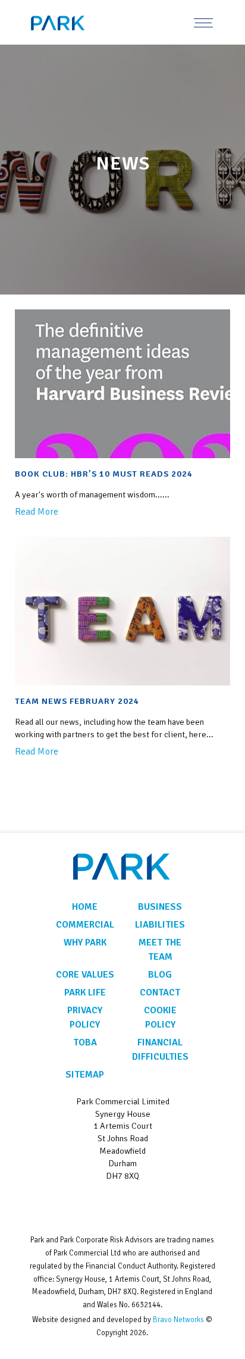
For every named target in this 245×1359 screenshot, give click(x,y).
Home (85, 907)
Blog (160, 975)
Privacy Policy (84, 1017)
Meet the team (160, 950)
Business (160, 907)
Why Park (85, 942)
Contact (160, 992)
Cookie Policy (160, 1017)
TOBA (85, 1042)
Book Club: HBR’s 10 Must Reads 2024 (104, 473)
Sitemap (84, 1075)
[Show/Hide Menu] (203, 22)
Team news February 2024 (77, 701)
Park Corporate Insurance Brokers (74, 23)
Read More (36, 512)
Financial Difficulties (160, 1050)
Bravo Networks (178, 1319)
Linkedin (123, 1204)
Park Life (85, 992)
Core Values (85, 975)
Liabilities (160, 925)
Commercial (85, 925)
